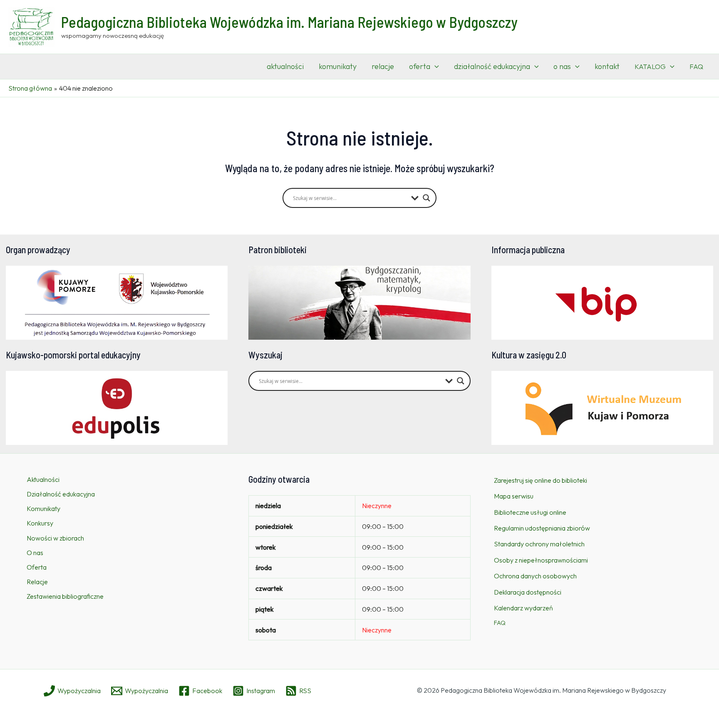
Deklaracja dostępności (527, 592)
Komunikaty (43, 508)
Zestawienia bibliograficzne (65, 596)
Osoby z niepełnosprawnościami (541, 560)
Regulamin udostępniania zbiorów (542, 528)
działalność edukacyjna (492, 66)
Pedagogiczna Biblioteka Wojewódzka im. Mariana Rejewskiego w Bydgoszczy (289, 22)
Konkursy (40, 523)
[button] (434, 66)
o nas (562, 66)
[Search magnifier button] (426, 198)
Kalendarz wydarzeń (523, 608)
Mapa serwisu (513, 496)
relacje (383, 66)
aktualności (285, 66)
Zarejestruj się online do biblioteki (540, 480)
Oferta (37, 567)
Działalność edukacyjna (61, 494)
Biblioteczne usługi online (530, 512)
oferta (419, 66)
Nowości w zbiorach (55, 538)
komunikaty (338, 66)
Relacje (37, 582)
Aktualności (43, 479)
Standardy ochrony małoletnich (539, 544)
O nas (35, 552)
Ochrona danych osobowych (535, 576)
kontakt (607, 66)
